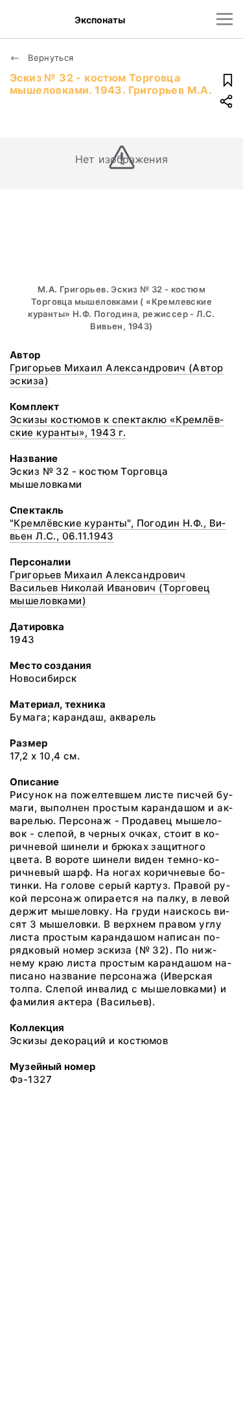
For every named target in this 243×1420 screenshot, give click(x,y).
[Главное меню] (224, 19)
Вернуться (49, 57)
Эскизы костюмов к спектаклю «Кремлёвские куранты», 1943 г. (117, 426)
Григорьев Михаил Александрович (98, 575)
